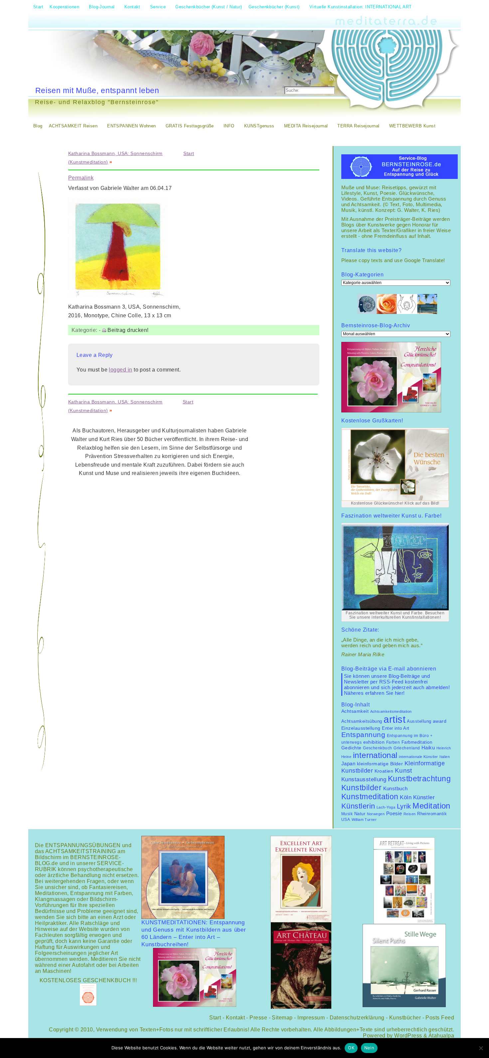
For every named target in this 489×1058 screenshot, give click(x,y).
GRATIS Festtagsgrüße (190, 125)
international (375, 755)
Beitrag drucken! (127, 330)
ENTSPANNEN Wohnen (131, 125)
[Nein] (480, 1048)
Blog (38, 125)
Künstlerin (358, 806)
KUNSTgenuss (259, 125)
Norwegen (376, 814)
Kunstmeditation (370, 796)
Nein (369, 1047)
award (439, 721)
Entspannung (363, 735)
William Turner (364, 820)
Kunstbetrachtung (419, 778)
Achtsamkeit (355, 711)
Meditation (431, 805)
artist (395, 719)
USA (345, 819)
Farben (393, 742)
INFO (229, 125)
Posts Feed (439, 1017)
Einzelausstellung (361, 728)
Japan (348, 763)
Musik (347, 814)
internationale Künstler (418, 757)
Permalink (80, 178)
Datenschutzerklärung (357, 1017)
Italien (444, 757)
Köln (405, 797)
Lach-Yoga (386, 807)
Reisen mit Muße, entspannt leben (97, 90)
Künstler (424, 797)
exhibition (374, 742)
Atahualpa (441, 1035)
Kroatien (384, 771)
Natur (359, 813)
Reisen (410, 814)
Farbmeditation (417, 742)
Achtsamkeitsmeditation (391, 711)
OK (351, 1047)
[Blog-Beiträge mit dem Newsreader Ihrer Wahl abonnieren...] (332, 77)
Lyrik (404, 806)
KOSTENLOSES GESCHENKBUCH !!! (88, 980)
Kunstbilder (361, 787)
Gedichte (351, 747)
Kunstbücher (405, 1017)
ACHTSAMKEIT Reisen (73, 125)
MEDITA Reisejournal (306, 125)
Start (188, 153)
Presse (258, 1017)
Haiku (428, 747)
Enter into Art (395, 728)
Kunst (403, 770)
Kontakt (235, 1017)
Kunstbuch (395, 788)
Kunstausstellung (363, 779)
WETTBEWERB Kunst (412, 125)
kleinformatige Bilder (380, 763)
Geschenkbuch (377, 748)
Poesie (394, 813)
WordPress (408, 1035)
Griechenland (407, 748)
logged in (120, 370)
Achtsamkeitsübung (361, 721)
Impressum (311, 1017)
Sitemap (282, 1017)
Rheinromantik (432, 814)
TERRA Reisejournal (358, 125)
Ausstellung (419, 721)
